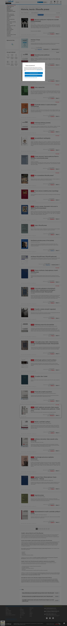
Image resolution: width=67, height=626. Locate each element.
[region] (33, 72)
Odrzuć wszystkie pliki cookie (33, 75)
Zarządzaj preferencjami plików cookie (31, 77)
